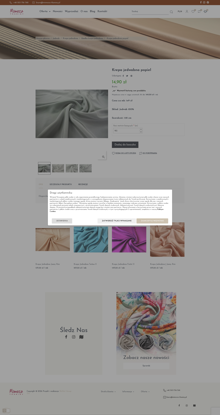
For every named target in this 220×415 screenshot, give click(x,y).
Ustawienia (62, 221)
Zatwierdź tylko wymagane (117, 221)
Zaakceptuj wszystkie (152, 221)
